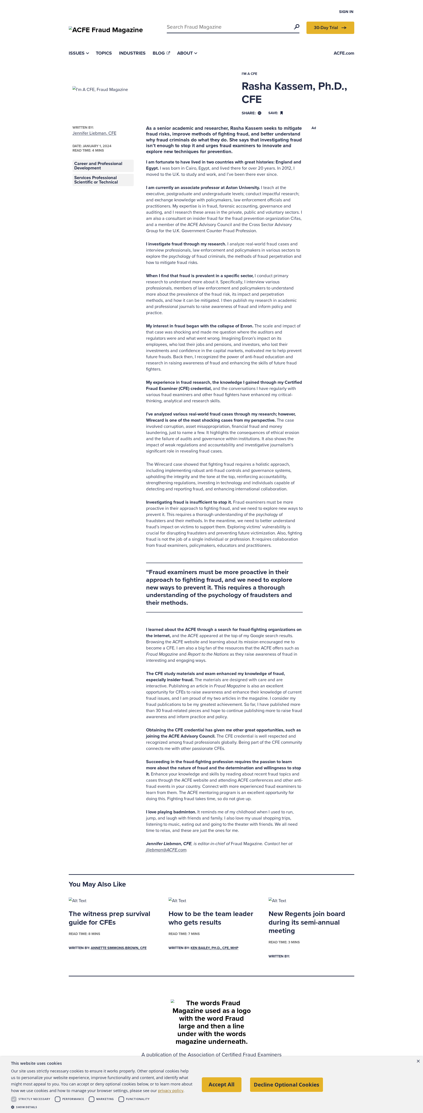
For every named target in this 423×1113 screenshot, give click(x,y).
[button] (102, 1107)
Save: (273, 113)
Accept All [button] (221, 1084)
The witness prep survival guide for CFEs (109, 918)
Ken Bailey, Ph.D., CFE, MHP (214, 948)
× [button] (418, 1061)
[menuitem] (78, 53)
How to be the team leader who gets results (211, 918)
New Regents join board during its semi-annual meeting (307, 922)
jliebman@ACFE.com (166, 850)
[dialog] (211, 1085)
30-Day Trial (326, 27)
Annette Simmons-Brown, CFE (119, 948)
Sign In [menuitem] (346, 11)
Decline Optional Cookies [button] (286, 1084)
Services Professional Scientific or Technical (96, 180)
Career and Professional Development (98, 166)
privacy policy (170, 1090)
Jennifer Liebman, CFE (94, 133)
